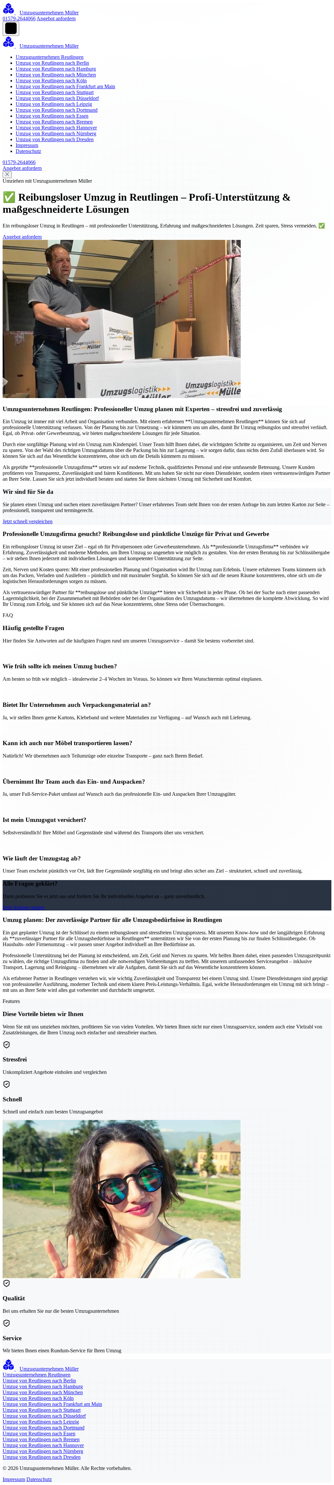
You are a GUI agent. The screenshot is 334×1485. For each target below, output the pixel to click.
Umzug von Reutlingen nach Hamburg (56, 69)
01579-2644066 (19, 18)
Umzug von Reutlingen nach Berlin (52, 63)
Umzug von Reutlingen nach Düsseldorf (57, 98)
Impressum (27, 145)
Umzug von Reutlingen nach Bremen (54, 122)
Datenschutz (28, 151)
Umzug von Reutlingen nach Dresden (55, 139)
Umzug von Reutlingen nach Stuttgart (55, 92)
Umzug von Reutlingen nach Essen (52, 116)
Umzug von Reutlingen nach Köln (51, 80)
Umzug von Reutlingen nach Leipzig (54, 104)
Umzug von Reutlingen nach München (56, 74)
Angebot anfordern (56, 18)
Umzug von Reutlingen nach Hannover (56, 127)
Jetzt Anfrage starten (23, 907)
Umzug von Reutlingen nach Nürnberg (56, 133)
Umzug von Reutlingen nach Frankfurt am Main (65, 86)
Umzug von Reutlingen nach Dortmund (57, 110)
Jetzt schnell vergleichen (28, 521)
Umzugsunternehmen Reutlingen (50, 57)
